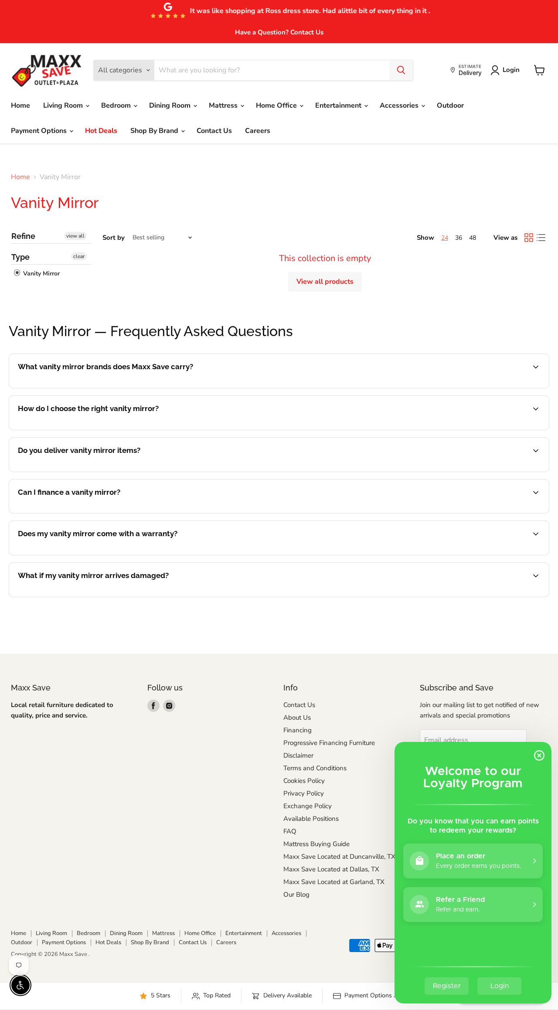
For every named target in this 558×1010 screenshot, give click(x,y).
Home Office (277, 105)
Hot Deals (101, 131)
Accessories (400, 105)
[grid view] (529, 237)
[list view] (541, 237)
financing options (89, 512)
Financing (297, 730)
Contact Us (214, 131)
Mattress (224, 105)
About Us (297, 717)
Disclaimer (298, 755)
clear (79, 256)
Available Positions (311, 818)
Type (20, 257)
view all (75, 235)
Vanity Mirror (40, 273)
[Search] (401, 70)
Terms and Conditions (315, 768)
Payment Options (39, 131)
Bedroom (117, 105)
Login (511, 69)
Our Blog (296, 894)
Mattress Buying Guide (316, 844)
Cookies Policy (304, 780)
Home (20, 105)
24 (444, 238)
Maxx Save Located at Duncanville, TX (339, 856)
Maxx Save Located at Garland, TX (333, 881)
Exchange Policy (307, 806)
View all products (325, 281)
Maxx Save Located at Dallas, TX (331, 869)
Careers (257, 131)
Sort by (113, 237)
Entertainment (339, 105)
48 (472, 238)
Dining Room (170, 105)
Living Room (64, 105)
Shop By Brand (155, 131)
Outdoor (450, 105)
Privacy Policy (303, 793)
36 (458, 238)
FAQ (289, 831)
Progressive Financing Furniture (329, 742)
